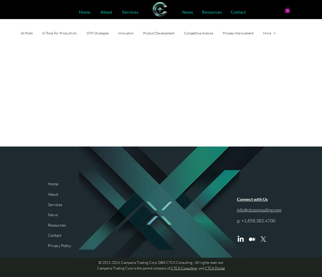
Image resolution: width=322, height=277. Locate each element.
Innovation (126, 33)
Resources (57, 225)
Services (55, 204)
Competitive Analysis (198, 33)
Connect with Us (252, 199)
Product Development (158, 33)
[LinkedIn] (240, 239)
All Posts (27, 33)
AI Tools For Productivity (59, 33)
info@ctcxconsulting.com (259, 209)
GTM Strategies (98, 33)
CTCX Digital (215, 268)
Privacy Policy (59, 245)
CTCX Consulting (183, 268)
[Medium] (252, 239)
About (53, 194)
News (53, 214)
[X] (263, 239)
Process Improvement (238, 33)
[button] (287, 9)
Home (53, 183)
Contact (55, 235)
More (267, 33)
